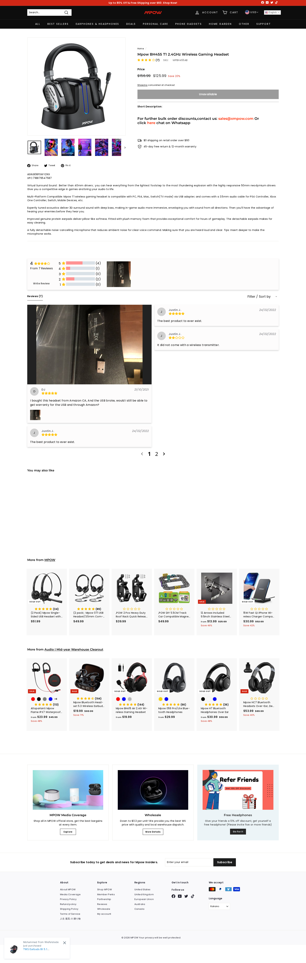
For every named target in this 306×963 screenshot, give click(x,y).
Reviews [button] (35, 296)
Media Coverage (70, 894)
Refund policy (68, 904)
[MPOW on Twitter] (186, 896)
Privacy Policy (68, 899)
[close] (64, 942)
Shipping (142, 85)
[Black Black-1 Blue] (217, 699)
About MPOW (68, 889)
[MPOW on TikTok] (192, 896)
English (272, 12)
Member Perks (106, 894)
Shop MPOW (104, 889)
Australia (139, 904)
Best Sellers (58, 24)
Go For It (238, 831)
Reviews (102, 904)
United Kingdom (144, 894)
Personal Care (155, 24)
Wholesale (103, 909)
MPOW (49, 560)
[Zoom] (76, 87)
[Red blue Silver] (132, 699)
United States (142, 889)
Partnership (104, 899)
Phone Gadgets (188, 24)
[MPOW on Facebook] (173, 896)
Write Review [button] (41, 283)
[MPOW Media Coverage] (68, 790)
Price (141, 69)
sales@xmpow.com (235, 118)
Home (140, 48)
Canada (139, 909)
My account (104, 914)
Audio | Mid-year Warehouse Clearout (73, 649)
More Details (152, 831)
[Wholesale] (153, 790)
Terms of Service (70, 914)
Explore (68, 831)
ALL (37, 24)
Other (244, 24)
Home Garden (220, 24)
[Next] (123, 147)
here (151, 123)
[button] (148, 60)
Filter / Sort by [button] (259, 296)
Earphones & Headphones (97, 24)
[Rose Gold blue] (174, 699)
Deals (131, 24)
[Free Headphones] (238, 790)
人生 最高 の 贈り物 (70, 918)
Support (263, 24)
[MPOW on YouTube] (180, 896)
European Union (144, 899)
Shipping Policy (69, 909)
